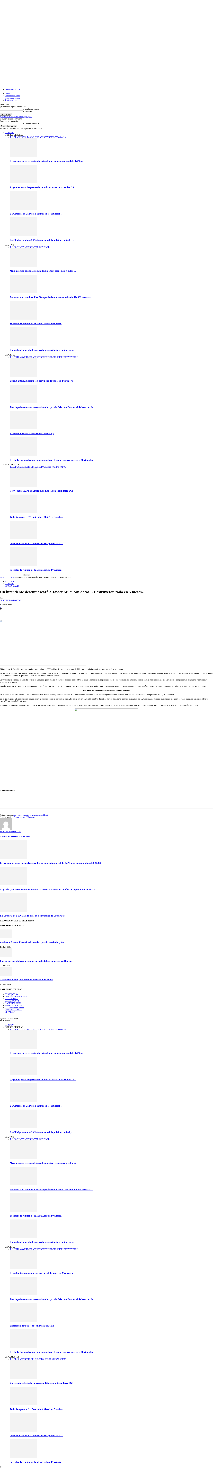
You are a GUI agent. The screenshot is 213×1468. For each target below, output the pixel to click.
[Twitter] (13, 612)
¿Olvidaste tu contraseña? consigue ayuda (16, 117)
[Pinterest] (22, 612)
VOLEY (74, 357)
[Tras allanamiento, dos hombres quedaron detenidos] (6, 975)
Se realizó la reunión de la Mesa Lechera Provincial (36, 323)
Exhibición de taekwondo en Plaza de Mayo (32, 433)
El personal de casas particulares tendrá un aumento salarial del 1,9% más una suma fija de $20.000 (50, 863)
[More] (40, 612)
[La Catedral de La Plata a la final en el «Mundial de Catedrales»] (23, 209)
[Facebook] (4, 612)
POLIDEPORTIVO (63, 357)
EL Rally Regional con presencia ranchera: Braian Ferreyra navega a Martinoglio (51, 460)
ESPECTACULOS (33, 467)
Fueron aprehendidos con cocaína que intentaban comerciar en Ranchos (36, 961)
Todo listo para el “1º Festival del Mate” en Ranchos (36, 517)
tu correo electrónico (31, 123)
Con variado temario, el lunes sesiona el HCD (30, 815)
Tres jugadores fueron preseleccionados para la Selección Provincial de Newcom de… (52, 407)
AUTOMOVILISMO (22, 357)
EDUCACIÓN (20, 467)
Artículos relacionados (9, 836)
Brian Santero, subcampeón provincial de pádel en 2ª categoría (41, 380)
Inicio (2, 577)
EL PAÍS (27, 137)
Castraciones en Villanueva (24, 817)
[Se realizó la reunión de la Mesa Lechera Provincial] (23, 319)
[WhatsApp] (31, 612)
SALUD (63, 467)
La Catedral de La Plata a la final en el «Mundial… (36, 213)
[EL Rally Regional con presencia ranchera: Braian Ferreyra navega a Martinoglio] (23, 455)
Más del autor (24, 836)
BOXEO (43, 357)
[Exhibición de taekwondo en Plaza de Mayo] (23, 429)
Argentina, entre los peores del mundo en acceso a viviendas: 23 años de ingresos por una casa (47, 889)
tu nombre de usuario (31, 109)
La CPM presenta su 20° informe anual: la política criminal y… (42, 240)
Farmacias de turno (12, 96)
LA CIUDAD (36, 137)
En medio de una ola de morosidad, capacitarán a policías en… (42, 350)
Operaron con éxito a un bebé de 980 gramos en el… (36, 543)
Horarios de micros (12, 98)
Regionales (61, 137)
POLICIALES (47, 467)
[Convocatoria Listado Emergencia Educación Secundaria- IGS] (23, 486)
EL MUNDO (19, 137)
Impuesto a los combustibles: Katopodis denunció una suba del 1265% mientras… (51, 297)
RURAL (56, 467)
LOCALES (18, 247)
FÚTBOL (51, 357)
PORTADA (9, 133)
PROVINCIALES (49, 137)
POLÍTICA (9, 577)
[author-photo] (6, 829)
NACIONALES (29, 247)
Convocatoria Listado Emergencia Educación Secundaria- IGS (41, 490)
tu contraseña (28, 111)
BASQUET (35, 357)
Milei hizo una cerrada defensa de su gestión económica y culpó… (43, 271)
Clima (7, 93)
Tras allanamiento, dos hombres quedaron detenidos (26, 979)
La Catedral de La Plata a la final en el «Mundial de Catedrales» (32, 915)
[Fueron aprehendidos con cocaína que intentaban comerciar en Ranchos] (6, 956)
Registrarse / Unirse (12, 89)
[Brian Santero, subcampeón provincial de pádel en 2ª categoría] (23, 376)
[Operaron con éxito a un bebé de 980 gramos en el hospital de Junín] (23, 539)
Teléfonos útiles (11, 100)
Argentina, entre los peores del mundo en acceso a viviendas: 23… (43, 187)
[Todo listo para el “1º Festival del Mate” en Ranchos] (23, 512)
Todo (12, 137)
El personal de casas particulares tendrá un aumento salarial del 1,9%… (46, 161)
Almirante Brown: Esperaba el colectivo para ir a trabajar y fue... (33, 942)
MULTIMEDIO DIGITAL (10, 600)
